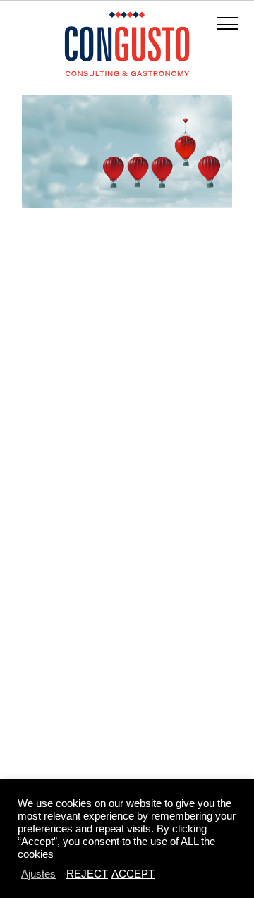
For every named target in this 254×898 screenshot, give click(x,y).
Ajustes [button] (38, 874)
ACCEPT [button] (133, 874)
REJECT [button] (87, 874)
